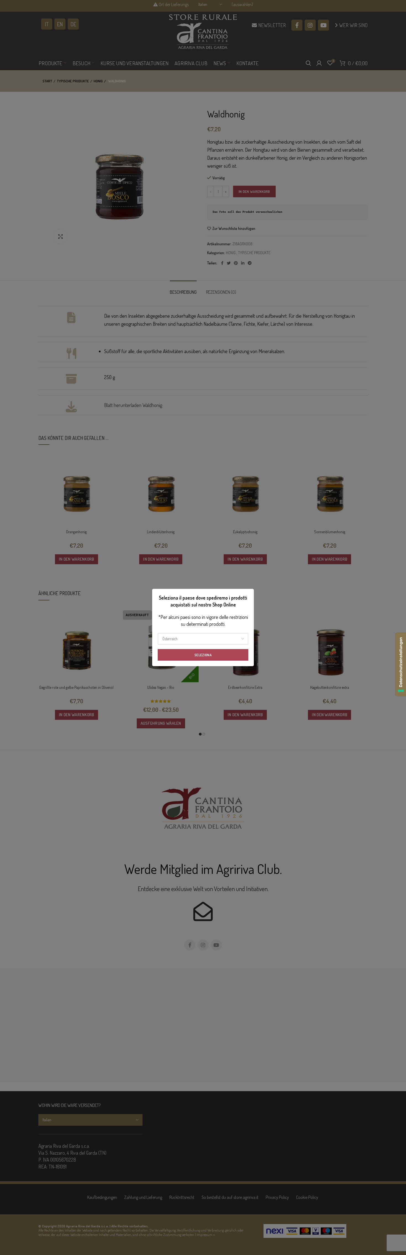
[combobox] (203, 639)
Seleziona (203, 655)
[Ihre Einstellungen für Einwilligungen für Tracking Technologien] (401, 664)
